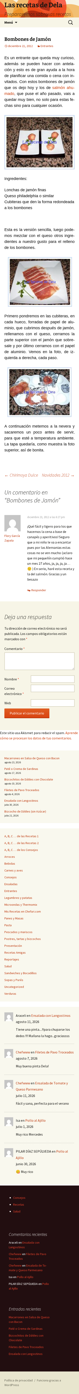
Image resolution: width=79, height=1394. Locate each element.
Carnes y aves (13, 870)
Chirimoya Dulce (21, 475)
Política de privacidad (18, 1380)
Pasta (8, 925)
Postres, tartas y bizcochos (22, 939)
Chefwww (23, 1052)
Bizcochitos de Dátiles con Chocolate (28, 779)
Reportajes (11, 959)
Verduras (10, 994)
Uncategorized (14, 987)
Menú (8, 22)
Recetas (18, 1204)
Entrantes (47, 46)
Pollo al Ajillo (35, 1120)
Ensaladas (11, 884)
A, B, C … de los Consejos (21, 850)
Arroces (9, 857)
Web (7, 703)
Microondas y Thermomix (20, 905)
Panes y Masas (13, 918)
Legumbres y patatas (18, 898)
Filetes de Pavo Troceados (21, 790)
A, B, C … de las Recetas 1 (21, 836)
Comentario (14, 648)
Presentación (13, 946)
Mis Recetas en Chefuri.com (22, 911)
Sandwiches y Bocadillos (20, 973)
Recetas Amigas (15, 953)
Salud (8, 966)
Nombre (11, 679)
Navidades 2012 (58, 475)
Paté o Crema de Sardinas (21, 769)
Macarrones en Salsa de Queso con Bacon (31, 758)
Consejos (10, 877)
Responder (38, 590)
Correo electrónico (14, 691)
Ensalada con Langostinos (21, 801)
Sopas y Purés (13, 980)
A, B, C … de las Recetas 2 (21, 843)
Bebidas (9, 864)
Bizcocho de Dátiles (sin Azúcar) (25, 811)
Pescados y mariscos (18, 932)
